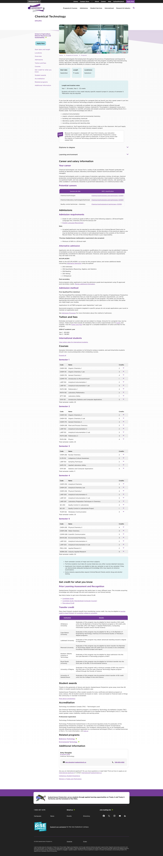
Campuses (37, 816)
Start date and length (42, 49)
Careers (103, 1)
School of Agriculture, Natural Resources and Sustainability (43, 35)
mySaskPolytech (118, 1)
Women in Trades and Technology (70, 779)
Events (69, 816)
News (52, 816)
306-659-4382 (119, 762)
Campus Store (84, 1)
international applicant (66, 772)
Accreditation (40, 78)
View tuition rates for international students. (73, 342)
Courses (37, 66)
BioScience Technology (67, 739)
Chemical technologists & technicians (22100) (107, 204)
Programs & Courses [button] (70, 8)
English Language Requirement (72, 223)
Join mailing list (105, 810)
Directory (86, 816)
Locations (38, 53)
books (118, 322)
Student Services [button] (96, 8)
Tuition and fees (40, 63)
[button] (134, 8)
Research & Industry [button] (123, 8)
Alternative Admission (74, 263)
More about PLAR (68, 603)
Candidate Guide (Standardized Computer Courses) (79, 601)
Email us (70, 810)
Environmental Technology (68, 742)
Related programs (41, 82)
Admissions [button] (84, 8)
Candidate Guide (68, 598)
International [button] (109, 8)
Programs (84, 55)
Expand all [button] (62, 355)
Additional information (43, 85)
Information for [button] (33, 1)
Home (61, 55)
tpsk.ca (85, 731)
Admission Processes (69, 313)
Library (75, 1)
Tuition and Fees (76, 324)
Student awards (40, 75)
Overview (38, 56)
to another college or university (86, 613)
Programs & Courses (72, 55)
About (97, 1)
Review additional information (85, 284)
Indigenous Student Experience (69, 776)
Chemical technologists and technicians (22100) (108, 195)
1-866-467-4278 (39, 810)
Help (109, 1)
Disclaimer (69, 841)
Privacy (85, 841)
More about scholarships (67, 698)
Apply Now (130, 1)
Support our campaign (58, 827)
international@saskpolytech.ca (92, 772)
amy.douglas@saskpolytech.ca (75, 762)
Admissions (39, 59)
